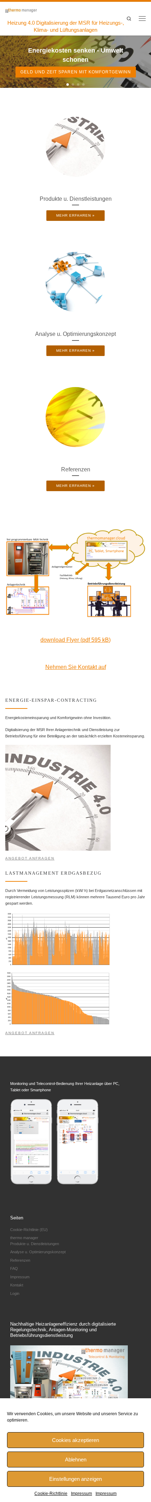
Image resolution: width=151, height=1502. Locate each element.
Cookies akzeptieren (75, 1440)
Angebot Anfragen (29, 858)
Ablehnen (75, 1459)
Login (14, 1293)
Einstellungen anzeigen (75, 1479)
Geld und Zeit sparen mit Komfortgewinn (75, 72)
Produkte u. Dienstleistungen (34, 1244)
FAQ (14, 1268)
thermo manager (24, 1238)
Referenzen (20, 1260)
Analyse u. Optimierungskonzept (38, 1252)
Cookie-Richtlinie (50, 1493)
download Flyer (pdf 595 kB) (75, 640)
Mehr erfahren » (75, 215)
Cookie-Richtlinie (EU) (29, 1229)
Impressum (81, 1493)
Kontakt (16, 1285)
